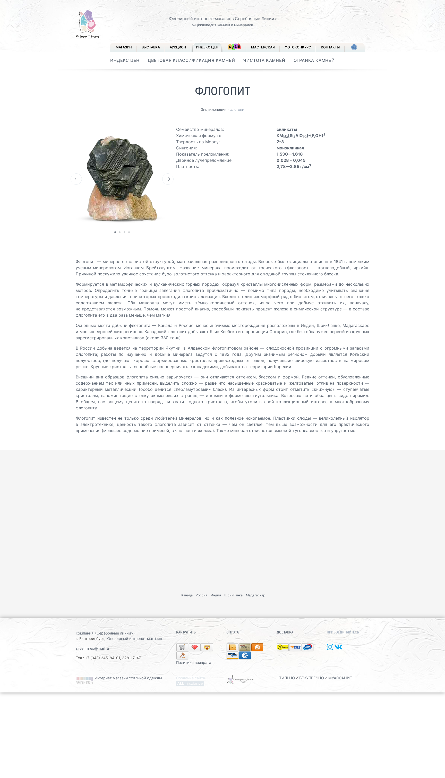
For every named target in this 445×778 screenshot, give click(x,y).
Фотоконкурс (298, 47)
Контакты (330, 47)
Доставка (285, 632)
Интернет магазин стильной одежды (128, 678)
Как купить (186, 632)
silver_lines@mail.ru (92, 648)
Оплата (232, 632)
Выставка (151, 47)
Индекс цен (207, 47)
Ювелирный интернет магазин (134, 638)
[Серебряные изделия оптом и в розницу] (240, 679)
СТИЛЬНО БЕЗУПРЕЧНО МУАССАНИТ (314, 678)
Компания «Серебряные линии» (104, 633)
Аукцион (178, 47)
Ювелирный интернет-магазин (200, 18)
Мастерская (263, 47)
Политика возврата (193, 662)
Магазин (124, 47)
